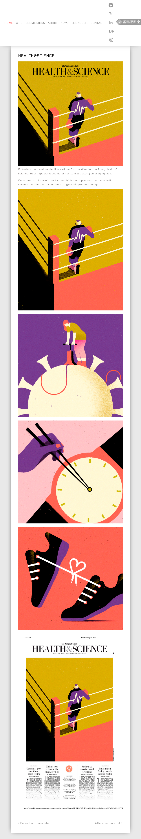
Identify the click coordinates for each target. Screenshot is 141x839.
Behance (110, 31)
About (53, 22)
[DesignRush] (128, 23)
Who (19, 22)
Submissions (35, 22)
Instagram (110, 40)
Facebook (110, 5)
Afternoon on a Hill (108, 823)
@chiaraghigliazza (101, 173)
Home (8, 22)
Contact (97, 22)
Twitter (110, 13)
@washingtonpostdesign (82, 184)
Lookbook (80, 22)
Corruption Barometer (34, 823)
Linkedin (110, 22)
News (65, 22)
